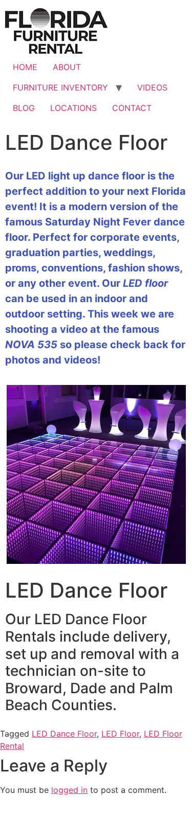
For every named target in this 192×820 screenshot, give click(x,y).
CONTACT (132, 108)
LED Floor (120, 733)
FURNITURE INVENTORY (60, 87)
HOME (25, 67)
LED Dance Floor (64, 733)
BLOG (24, 108)
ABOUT (67, 67)
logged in (69, 790)
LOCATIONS (73, 108)
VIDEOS (152, 87)
